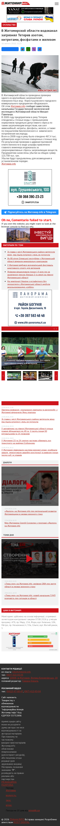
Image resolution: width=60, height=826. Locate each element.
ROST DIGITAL (22, 822)
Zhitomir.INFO (17, 819)
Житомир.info (8, 164)
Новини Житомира (13, 403)
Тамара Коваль (30, 681)
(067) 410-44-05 (15, 675)
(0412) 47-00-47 (15, 691)
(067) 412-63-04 (32, 691)
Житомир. (18, 106)
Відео (6, 328)
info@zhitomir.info (21, 672)
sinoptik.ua (34, 810)
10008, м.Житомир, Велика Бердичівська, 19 (34, 678)
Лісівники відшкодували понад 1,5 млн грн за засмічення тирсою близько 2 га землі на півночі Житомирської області (30, 275)
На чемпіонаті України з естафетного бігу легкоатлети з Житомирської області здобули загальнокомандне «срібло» (28, 284)
